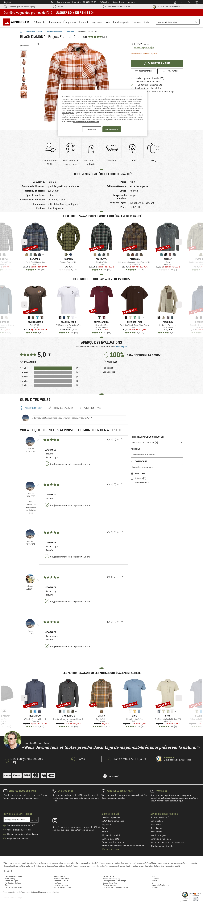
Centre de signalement (161, 839)
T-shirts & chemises (54, 31)
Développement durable (162, 846)
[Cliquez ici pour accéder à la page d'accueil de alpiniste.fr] (17, 21)
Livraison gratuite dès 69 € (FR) (22, 6)
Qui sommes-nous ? (160, 817)
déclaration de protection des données (86, 122)
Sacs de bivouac (109, 885)
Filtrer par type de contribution (147, 436)
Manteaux (58, 883)
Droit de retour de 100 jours (118, 6)
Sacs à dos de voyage (111, 878)
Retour (105, 831)
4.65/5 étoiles (170, 6)
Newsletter (156, 824)
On (153, 883)
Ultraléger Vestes (61, 885)
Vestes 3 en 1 (59, 876)
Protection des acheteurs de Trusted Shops (155, 91)
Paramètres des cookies (113, 842)
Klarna (60, 6)
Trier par (135, 449)
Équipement (70, 22)
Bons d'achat (157, 828)
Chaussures (54, 22)
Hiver (107, 22)
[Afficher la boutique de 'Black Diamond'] (24, 45)
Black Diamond (33, 36)
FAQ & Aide (106, 824)
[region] (102, 113)
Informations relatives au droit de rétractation (123, 845)
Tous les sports (121, 22)
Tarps (7, 885)
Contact (105, 828)
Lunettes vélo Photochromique (115, 887)
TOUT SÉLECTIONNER (111, 129)
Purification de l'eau (13, 883)
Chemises (70, 31)
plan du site (53, 892)
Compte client (157, 821)
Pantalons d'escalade (13, 887)
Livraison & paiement (111, 817)
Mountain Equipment (160, 885)
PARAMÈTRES (92, 129)
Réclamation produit (111, 835)
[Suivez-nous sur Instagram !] (56, 821)
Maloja (154, 880)
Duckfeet (155, 878)
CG (103, 839)
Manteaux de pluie (61, 878)
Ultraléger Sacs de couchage (114, 880)
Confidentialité (112, 839)
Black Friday (10, 878)
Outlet (147, 22)
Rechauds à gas (11, 880)
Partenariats (156, 831)
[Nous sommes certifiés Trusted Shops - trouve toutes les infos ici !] (159, 759)
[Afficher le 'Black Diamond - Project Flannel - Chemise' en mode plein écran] (38, 44)
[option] (78, 82)
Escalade (84, 22)
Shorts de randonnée (62, 887)
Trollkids (155, 887)
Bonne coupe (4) (111, 372)
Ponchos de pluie (61, 880)
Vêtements (39, 22)
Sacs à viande (108, 876)
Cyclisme (97, 22)
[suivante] (179, 242)
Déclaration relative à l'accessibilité (167, 842)
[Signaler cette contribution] (121, 439)
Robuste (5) (108, 367)
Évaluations (140, 461)
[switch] (195, 899)
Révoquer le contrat (111, 849)
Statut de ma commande (113, 821)
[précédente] (24, 242)
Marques (136, 22)
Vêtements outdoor (34, 31)
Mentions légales (158, 835)
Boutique (7, 2)
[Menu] (200, 892)
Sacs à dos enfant (110, 883)
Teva (153, 876)
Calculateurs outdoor (13, 876)
